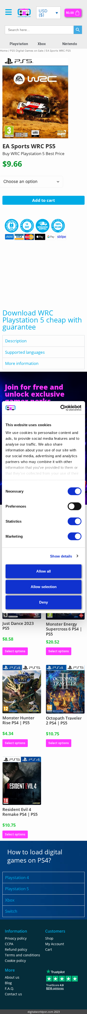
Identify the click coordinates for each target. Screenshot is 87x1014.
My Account (54, 944)
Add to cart (43, 200)
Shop (49, 938)
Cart (48, 949)
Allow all (43, 571)
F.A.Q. (9, 988)
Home (3, 50)
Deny (43, 602)
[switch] (74, 506)
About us (12, 977)
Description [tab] (16, 341)
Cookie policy (15, 960)
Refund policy (16, 949)
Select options (15, 651)
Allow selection (44, 587)
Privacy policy (16, 938)
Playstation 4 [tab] (17, 877)
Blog (8, 983)
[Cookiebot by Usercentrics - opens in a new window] (61, 408)
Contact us (13, 994)
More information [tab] (21, 363)
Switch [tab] (11, 911)
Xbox (42, 44)
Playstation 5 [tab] (17, 888)
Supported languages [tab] (25, 352)
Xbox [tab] (9, 900)
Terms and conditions (22, 955)
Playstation (19, 44)
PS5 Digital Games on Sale (26, 50)
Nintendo (69, 44)
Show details (61, 556)
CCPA (9, 944)
